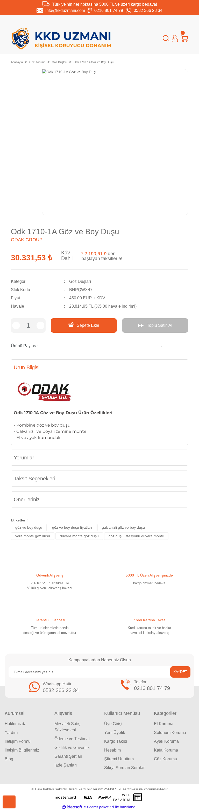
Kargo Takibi (115, 741)
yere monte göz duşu (32, 536)
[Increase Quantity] (40, 325)
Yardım (11, 732)
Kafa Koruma (166, 750)
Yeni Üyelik (114, 732)
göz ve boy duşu (28, 527)
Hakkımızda (15, 724)
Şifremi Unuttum (119, 759)
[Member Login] (175, 38)
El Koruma (163, 724)
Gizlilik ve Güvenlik (72, 747)
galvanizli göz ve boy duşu (123, 527)
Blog (9, 759)
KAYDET (180, 672)
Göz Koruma (165, 759)
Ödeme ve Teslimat (72, 739)
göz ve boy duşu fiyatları (72, 527)
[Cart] (184, 38)
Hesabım (112, 750)
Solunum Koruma (170, 732)
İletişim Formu (18, 741)
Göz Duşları (80, 281)
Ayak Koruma (166, 741)
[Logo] (61, 38)
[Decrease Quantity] (16, 325)
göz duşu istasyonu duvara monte (136, 536)
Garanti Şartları (68, 756)
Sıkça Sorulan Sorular (124, 767)
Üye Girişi (113, 724)
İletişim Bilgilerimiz (22, 750)
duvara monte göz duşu (79, 536)
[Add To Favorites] (162, 343)
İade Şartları (65, 765)
